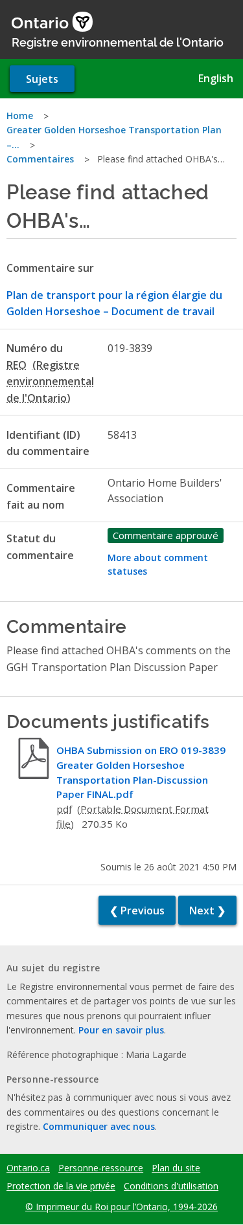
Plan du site (176, 1168)
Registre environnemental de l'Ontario (118, 41)
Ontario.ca (28, 1168)
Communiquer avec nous (99, 1126)
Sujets (42, 79)
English (215, 78)
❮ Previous (137, 910)
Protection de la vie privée (60, 1186)
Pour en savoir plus (121, 1030)
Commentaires (40, 159)
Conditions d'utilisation (171, 1186)
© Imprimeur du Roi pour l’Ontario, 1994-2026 (121, 1206)
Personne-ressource (100, 1168)
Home (19, 115)
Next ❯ (207, 910)
